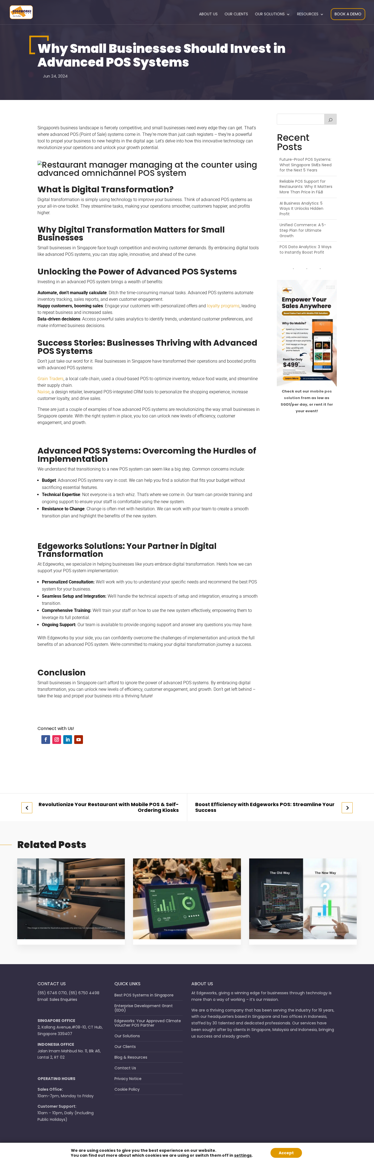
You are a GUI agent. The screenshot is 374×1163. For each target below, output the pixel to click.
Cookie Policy (127, 1089)
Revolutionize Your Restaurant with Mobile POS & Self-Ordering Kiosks (109, 807)
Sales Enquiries (63, 999)
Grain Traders (51, 378)
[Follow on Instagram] (56, 739)
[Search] (330, 119)
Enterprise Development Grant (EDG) (143, 1008)
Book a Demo (348, 14)
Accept (286, 1153)
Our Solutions (270, 14)
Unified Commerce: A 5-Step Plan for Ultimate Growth (303, 230)
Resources (307, 14)
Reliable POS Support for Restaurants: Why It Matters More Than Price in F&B (306, 186)
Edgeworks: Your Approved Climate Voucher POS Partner (147, 1023)
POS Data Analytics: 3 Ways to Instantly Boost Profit (306, 249)
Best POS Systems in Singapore (144, 995)
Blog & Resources (130, 1057)
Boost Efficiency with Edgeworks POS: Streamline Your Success (265, 807)
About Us (208, 14)
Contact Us (125, 1068)
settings (243, 1155)
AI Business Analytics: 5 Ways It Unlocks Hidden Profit (301, 208)
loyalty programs (223, 305)
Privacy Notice (128, 1078)
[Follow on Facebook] (45, 739)
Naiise (44, 391)
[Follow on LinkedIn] (67, 739)
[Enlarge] (329, 287)
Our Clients (236, 14)
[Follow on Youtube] (78, 739)
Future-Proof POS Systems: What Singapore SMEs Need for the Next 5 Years (306, 165)
